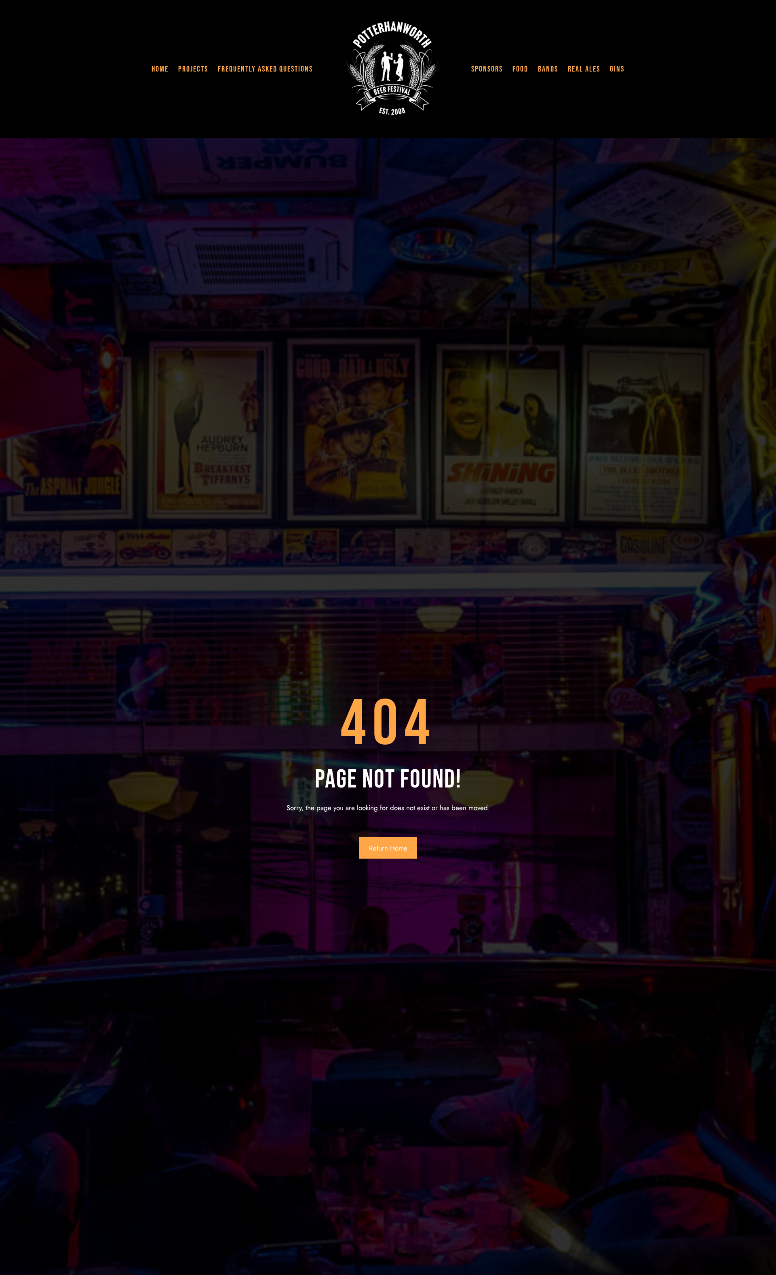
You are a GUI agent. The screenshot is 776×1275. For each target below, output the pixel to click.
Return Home (388, 848)
